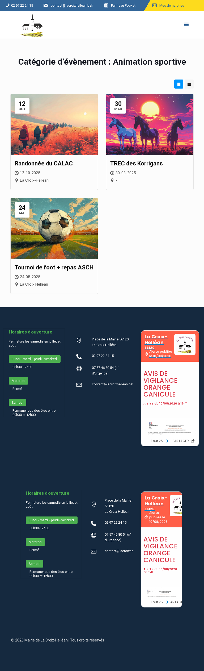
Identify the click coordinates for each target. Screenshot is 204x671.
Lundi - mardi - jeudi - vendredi (35, 359)
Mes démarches (171, 5)
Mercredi (18, 381)
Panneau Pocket (123, 5)
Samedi (17, 403)
